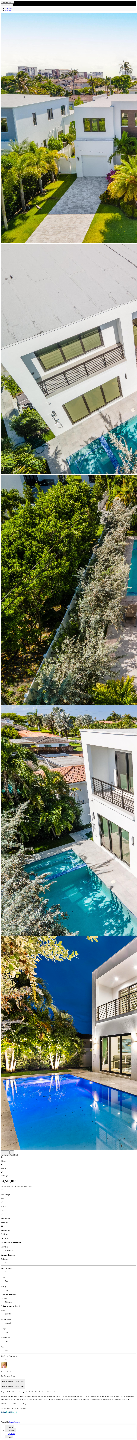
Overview (8, 8)
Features (8, 10)
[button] (68, 128)
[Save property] (7, 1152)
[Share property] (11, 1152)
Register (9, 4)
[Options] (3, 1152)
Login (3, 4)
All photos (5, 1155)
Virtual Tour (13, 1155)
